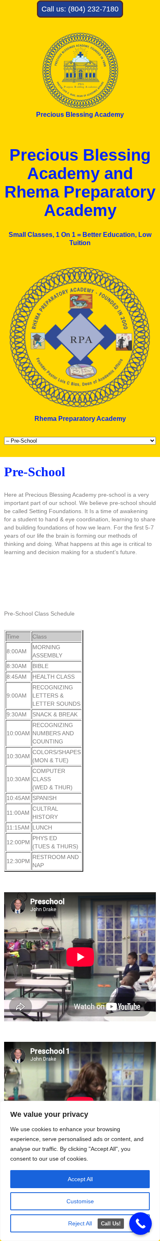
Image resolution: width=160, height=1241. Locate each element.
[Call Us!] (140, 1223)
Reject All (80, 1223)
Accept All (80, 1179)
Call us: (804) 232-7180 (80, 9)
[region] (80, 1171)
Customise (80, 1201)
